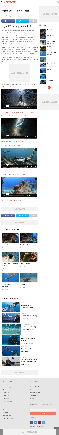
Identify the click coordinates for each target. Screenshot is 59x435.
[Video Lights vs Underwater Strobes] (11, 307)
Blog (16, 298)
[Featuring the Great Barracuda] (11, 351)
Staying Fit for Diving (29, 327)
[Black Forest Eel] (28, 257)
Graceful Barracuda (51, 75)
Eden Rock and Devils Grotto (9, 112)
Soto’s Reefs (4, 141)
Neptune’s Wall (6, 245)
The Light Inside (51, 80)
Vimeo (32, 112)
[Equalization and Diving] (11, 318)
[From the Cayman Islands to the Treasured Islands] (11, 361)
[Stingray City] (28, 277)
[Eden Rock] (43, 70)
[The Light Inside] (43, 82)
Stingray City (24, 284)
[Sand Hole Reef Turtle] (43, 65)
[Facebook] (31, 422)
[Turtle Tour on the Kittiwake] (10, 277)
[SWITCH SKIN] (53, 2)
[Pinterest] (39, 422)
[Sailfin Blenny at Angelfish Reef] (10, 257)
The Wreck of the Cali (7, 171)
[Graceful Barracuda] (43, 76)
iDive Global (24, 112)
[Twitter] (35, 422)
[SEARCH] (56, 1)
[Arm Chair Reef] (28, 238)
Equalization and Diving (29, 316)
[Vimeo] (43, 422)
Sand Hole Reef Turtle (52, 63)
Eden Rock (49, 69)
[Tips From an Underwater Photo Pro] (11, 340)
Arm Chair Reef (25, 245)
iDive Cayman (9, 2)
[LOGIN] (58, 1)
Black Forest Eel (25, 264)
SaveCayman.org (19, 59)
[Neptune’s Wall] (10, 238)
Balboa (3, 200)
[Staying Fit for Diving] (11, 329)
